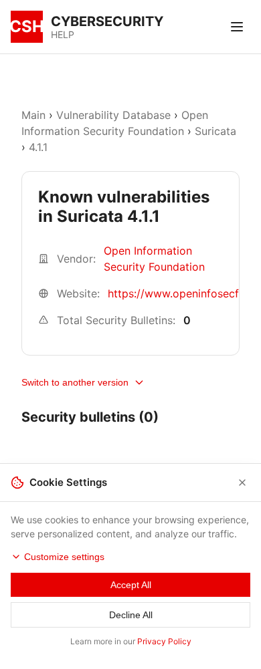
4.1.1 (38, 147)
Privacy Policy (164, 641)
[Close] (242, 483)
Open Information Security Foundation (154, 258)
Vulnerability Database (113, 115)
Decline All (131, 615)
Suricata (215, 131)
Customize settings (64, 556)
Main (33, 115)
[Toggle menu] (237, 26)
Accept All (130, 584)
